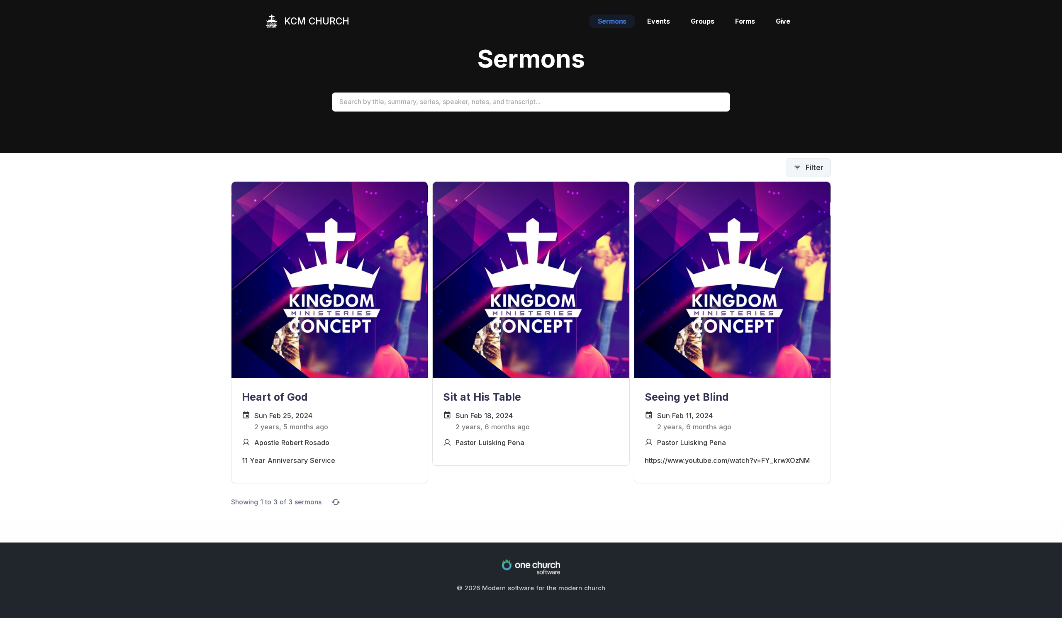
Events (658, 21)
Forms (745, 21)
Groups (702, 21)
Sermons (612, 21)
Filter (814, 167)
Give (783, 21)
